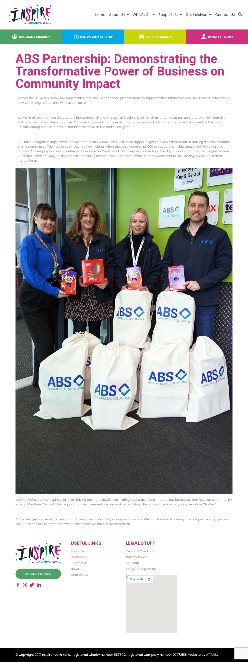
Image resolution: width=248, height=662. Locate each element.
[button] (240, 14)
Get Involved (196, 14)
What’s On (142, 14)
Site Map (132, 563)
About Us (117, 14)
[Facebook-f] (18, 585)
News (75, 569)
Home (100, 14)
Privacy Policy (136, 557)
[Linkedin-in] (38, 585)
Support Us (168, 14)
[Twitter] (31, 585)
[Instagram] (24, 585)
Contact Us (225, 14)
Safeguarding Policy (141, 569)
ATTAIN (211, 655)
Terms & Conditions (141, 551)
